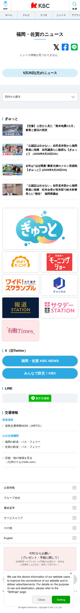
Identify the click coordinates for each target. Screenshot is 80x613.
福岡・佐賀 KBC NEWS (40, 361)
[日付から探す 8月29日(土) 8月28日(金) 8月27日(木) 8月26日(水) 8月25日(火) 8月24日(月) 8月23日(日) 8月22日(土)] (39, 97)
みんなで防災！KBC (40, 373)
